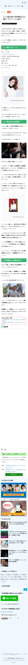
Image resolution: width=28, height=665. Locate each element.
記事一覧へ (14, 474)
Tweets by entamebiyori (7, 611)
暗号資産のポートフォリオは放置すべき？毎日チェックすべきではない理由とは (18, 552)
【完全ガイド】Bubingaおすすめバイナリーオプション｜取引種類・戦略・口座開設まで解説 (18, 533)
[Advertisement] (14, 389)
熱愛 (5, 449)
